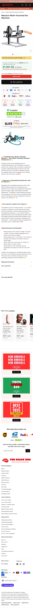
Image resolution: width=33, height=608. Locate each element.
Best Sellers (16, 420)
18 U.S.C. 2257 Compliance (8, 533)
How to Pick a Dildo (6, 500)
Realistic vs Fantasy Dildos (8, 504)
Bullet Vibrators (5, 482)
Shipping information (7, 262)
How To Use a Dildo (6, 502)
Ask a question (6, 266)
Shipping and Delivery (6, 520)
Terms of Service (5, 531)
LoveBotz (12, 311)
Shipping (10, 73)
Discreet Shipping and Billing (8, 529)
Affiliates (3, 544)
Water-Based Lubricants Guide (9, 513)
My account (4, 555)
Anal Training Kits (5, 491)
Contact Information (6, 602)
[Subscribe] (28, 450)
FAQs (2, 549)
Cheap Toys (16, 396)
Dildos (3, 468)
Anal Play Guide (5, 506)
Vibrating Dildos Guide (7, 511)
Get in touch (4, 542)
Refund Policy (25, 602)
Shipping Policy (5, 604)
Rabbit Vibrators (5, 477)
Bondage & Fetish (5, 493)
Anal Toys (3, 484)
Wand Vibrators (5, 480)
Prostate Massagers (6, 489)
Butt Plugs (3, 487)
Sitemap (3, 553)
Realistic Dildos (5, 471)
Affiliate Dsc (4, 546)
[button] (16, 89)
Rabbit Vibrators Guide (7, 509)
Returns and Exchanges (7, 524)
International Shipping (6, 522)
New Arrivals (16, 372)
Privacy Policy (4, 526)
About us (3, 540)
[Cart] (26, 5)
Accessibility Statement (7, 551)
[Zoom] (30, 50)
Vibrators (3, 475)
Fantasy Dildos (5, 473)
